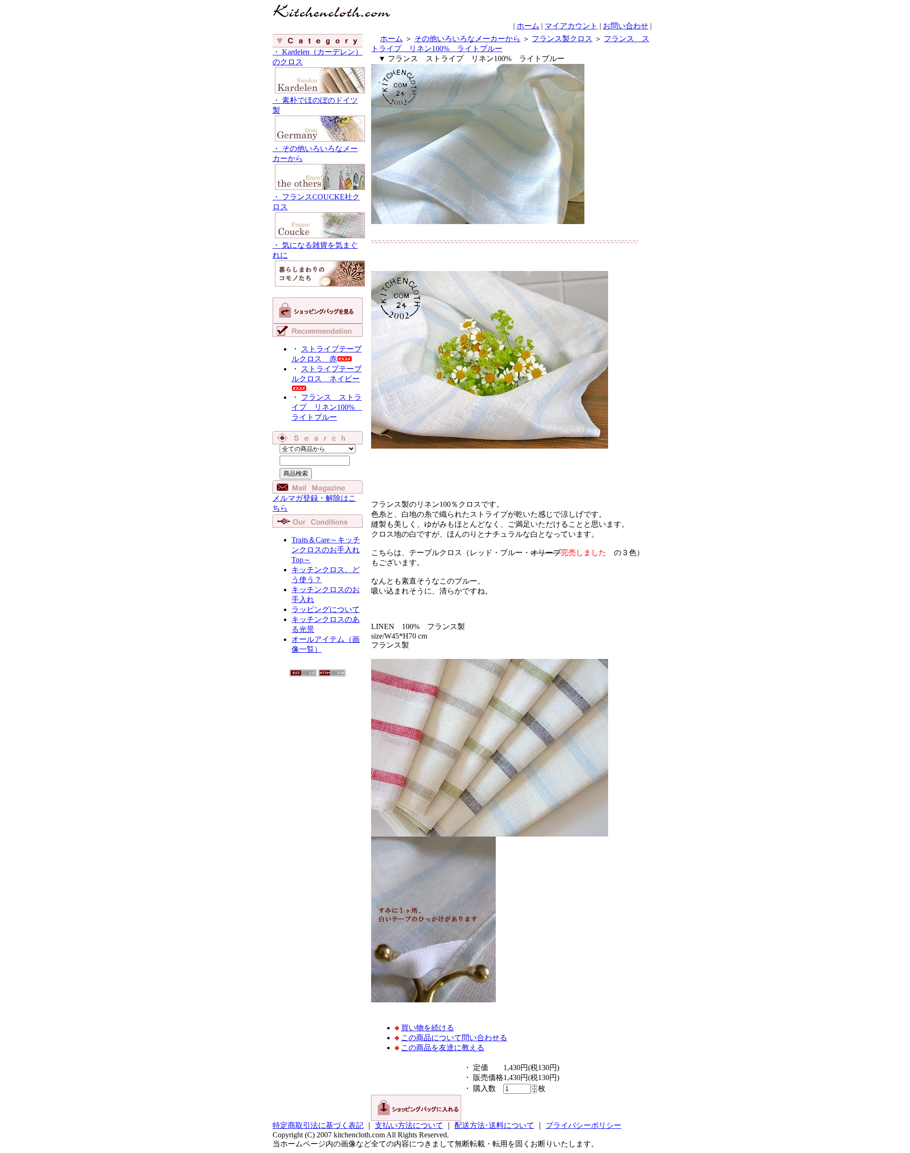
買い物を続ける (427, 1028)
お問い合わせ (625, 26)
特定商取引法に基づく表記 (318, 1125)
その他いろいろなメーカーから (467, 39)
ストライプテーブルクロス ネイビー (326, 374)
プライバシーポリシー (583, 1125)
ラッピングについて (325, 609)
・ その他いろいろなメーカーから (315, 153)
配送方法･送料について (494, 1125)
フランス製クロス (562, 39)
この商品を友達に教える (442, 1048)
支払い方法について (409, 1125)
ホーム (528, 26)
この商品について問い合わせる (454, 1038)
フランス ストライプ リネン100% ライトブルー (326, 407)
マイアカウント (571, 26)
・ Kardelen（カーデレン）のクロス (318, 57)
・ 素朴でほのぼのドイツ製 (315, 105)
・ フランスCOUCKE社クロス (316, 202)
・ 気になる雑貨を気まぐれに (315, 250)
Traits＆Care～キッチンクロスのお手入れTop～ (325, 550)
